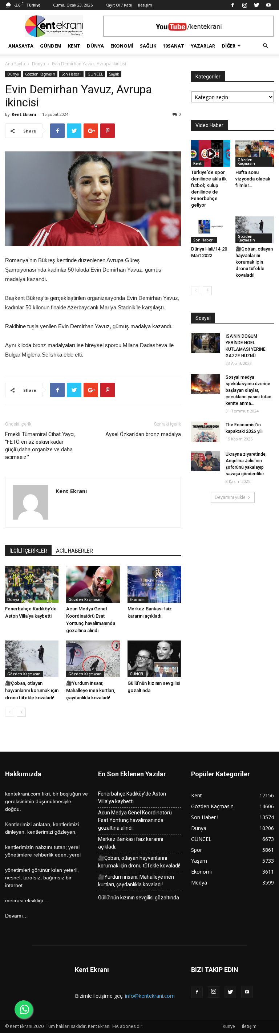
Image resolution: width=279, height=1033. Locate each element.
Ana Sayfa (15, 64)
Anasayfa (20, 45)
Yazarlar (203, 45)
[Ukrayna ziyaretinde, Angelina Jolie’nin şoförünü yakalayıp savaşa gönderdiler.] (205, 461)
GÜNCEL (95, 74)
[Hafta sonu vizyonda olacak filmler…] (254, 153)
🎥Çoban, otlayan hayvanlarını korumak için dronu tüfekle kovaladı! (31, 690)
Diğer (228, 45)
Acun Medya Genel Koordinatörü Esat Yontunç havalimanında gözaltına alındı (135, 820)
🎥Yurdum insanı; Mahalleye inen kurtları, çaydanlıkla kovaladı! (90, 690)
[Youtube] (268, 5)
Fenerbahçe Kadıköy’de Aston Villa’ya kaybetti (132, 797)
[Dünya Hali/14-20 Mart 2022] (210, 229)
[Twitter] (256, 5)
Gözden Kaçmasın (40, 74)
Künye (229, 1026)
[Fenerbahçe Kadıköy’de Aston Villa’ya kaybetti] (31, 584)
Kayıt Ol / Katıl (118, 5)
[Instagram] (244, 5)
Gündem (50, 45)
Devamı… (16, 916)
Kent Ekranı (24, 114)
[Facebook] (232, 5)
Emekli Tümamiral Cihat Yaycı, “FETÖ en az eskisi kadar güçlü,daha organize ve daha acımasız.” (40, 445)
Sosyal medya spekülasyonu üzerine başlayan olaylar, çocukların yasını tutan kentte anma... (248, 390)
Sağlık (148, 45)
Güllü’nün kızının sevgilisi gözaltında (138, 897)
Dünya (95, 45)
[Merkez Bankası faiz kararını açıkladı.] (154, 584)
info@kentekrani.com (150, 995)
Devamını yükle (230, 497)
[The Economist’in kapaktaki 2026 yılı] (205, 432)
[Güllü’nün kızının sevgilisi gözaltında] (154, 658)
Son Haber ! (71, 74)
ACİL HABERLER (74, 551)
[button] (265, 45)
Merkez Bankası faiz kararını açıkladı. (130, 843)
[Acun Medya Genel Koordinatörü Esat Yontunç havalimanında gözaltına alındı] (93, 584)
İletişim (145, 5)
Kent (74, 45)
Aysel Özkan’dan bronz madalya (143, 434)
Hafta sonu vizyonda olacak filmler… (252, 179)
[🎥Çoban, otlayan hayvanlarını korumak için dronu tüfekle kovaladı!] (31, 658)
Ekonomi (121, 45)
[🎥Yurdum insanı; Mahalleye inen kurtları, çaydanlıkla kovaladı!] (93, 658)
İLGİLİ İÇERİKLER (28, 551)
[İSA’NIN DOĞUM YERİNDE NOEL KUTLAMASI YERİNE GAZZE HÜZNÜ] (205, 343)
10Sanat (173, 45)
